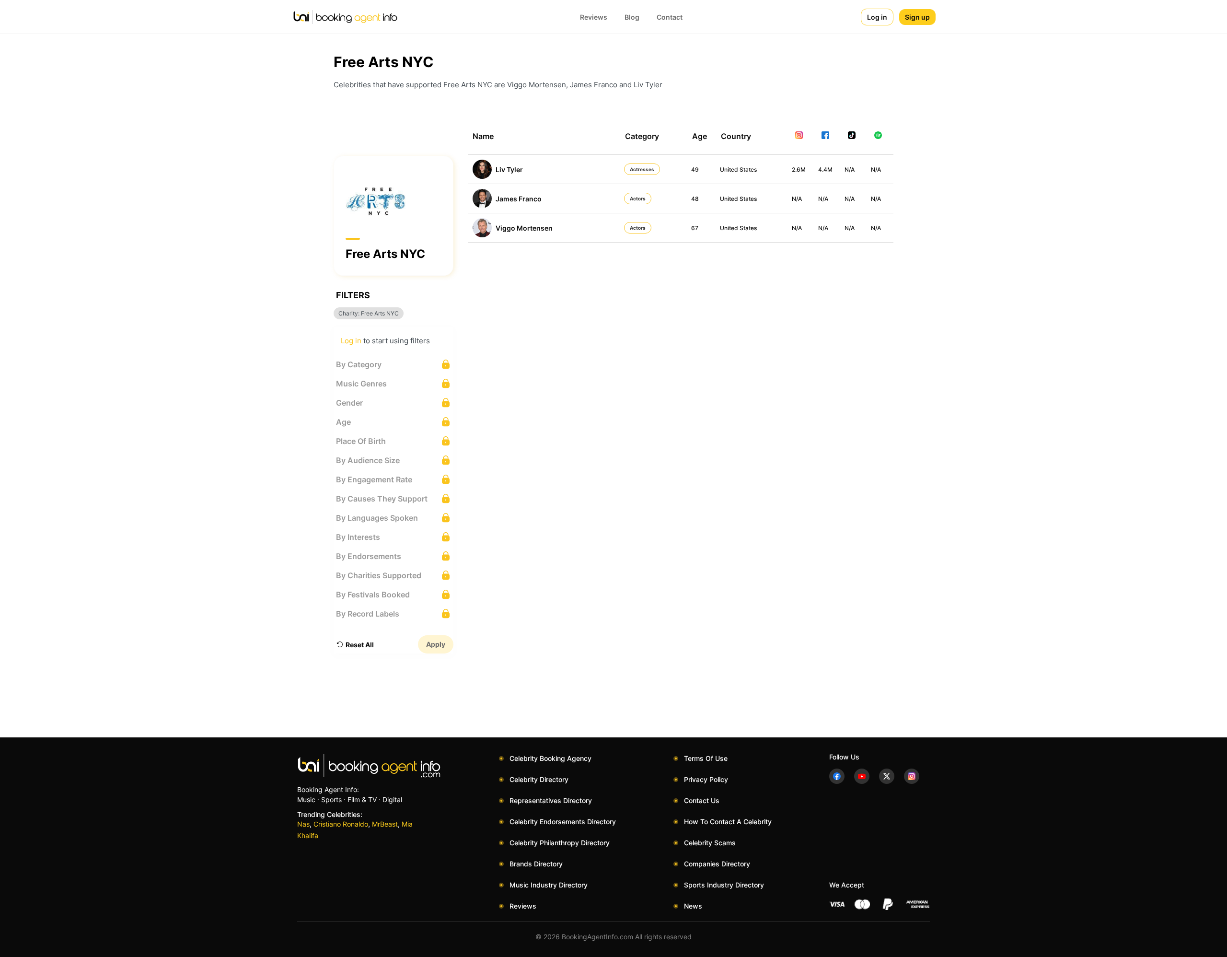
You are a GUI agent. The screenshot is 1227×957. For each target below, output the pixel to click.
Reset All (360, 645)
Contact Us (701, 800)
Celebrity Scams (710, 843)
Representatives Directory (550, 800)
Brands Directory (536, 864)
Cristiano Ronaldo (340, 824)
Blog (632, 17)
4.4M (825, 169)
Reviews (593, 17)
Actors (638, 198)
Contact (670, 17)
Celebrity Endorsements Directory (562, 821)
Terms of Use (706, 758)
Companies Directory (717, 864)
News (693, 906)
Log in (877, 17)
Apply (435, 644)
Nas (303, 824)
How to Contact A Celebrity (728, 821)
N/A (850, 169)
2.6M (799, 169)
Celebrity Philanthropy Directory (559, 843)
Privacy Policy (706, 779)
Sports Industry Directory (724, 885)
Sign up (917, 17)
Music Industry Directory (548, 885)
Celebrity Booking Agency (550, 758)
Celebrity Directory (538, 779)
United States (738, 169)
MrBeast (385, 824)
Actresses (642, 169)
